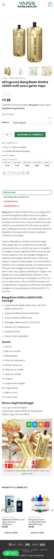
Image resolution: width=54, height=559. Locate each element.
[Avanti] (47, 39)
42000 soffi (10, 151)
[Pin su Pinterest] (23, 173)
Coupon (43, 550)
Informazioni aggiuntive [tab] (16, 197)
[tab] (27, 206)
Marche (25, 550)
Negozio (16, 550)
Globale (34, 550)
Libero (49, 118)
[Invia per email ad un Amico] (18, 173)
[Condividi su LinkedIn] (28, 173)
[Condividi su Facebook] (9, 173)
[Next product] (4, 94)
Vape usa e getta (17, 78)
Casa (4, 78)
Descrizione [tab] (10, 192)
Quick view (11, 532)
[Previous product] (9, 94)
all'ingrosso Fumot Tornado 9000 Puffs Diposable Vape (37, 522)
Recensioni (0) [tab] (11, 201)
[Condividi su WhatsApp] (4, 173)
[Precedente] (6, 39)
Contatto (27, 552)
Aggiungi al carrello (30, 134)
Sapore (5, 122)
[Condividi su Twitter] (14, 173)
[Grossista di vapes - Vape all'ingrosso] (27, 4)
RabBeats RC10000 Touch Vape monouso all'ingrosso (13, 522)
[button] (3, 4)
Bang (27, 151)
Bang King (20, 151)
